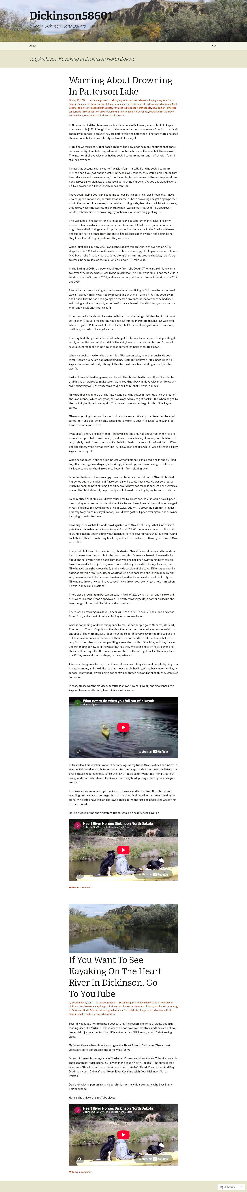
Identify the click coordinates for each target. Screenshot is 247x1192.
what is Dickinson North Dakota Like (97, 1014)
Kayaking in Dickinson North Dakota (132, 107)
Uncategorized (100, 100)
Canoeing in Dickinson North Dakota (97, 104)
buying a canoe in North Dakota (131, 100)
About (32, 45)
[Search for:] (214, 46)
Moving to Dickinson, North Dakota (129, 111)
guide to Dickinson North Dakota (95, 107)
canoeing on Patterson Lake (132, 104)
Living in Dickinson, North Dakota (92, 111)
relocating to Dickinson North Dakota (104, 115)
